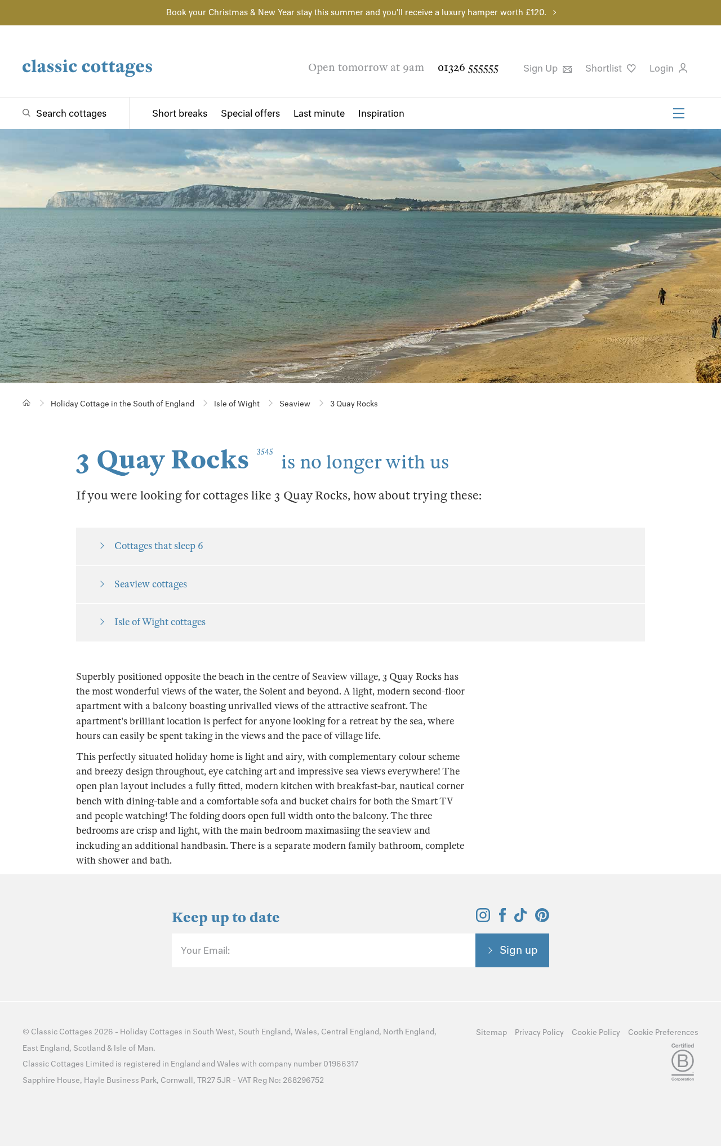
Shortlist (604, 68)
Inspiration (381, 113)
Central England (350, 1032)
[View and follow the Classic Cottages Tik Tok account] (520, 918)
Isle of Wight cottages (160, 622)
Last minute (319, 113)
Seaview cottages (150, 584)
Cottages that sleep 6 (158, 546)
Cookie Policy (596, 1032)
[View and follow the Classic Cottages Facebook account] (502, 918)
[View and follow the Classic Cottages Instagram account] (483, 918)
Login (662, 68)
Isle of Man (133, 1048)
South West (213, 1032)
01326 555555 (468, 67)
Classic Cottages (61, 1032)
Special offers (250, 113)
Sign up (519, 950)
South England (264, 1032)
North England (408, 1032)
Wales (306, 1032)
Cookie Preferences (663, 1032)
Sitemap (491, 1032)
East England (46, 1048)
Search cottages (71, 113)
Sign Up (541, 68)
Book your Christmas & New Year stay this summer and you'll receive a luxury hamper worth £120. (356, 12)
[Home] (27, 402)
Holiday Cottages (151, 1032)
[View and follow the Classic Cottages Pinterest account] (542, 918)
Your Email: (205, 950)
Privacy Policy (539, 1032)
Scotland (89, 1048)
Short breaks (179, 113)
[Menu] (678, 113)
